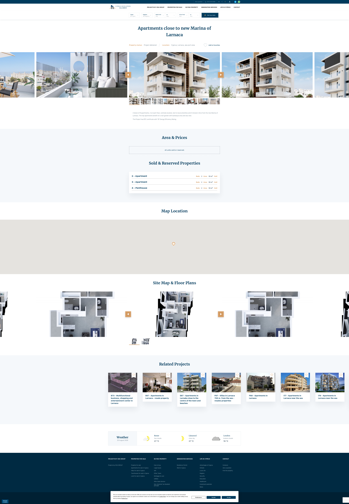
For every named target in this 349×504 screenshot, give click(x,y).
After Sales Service (159, 481)
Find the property (228, 470)
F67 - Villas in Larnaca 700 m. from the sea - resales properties (224, 398)
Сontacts (225, 465)
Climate (202, 468)
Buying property (191, 7)
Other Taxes (157, 473)
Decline (214, 497)
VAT (155, 470)
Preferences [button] (124, 498)
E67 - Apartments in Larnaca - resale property (157, 397)
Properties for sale (175, 7)
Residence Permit (182, 465)
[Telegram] (235, 2)
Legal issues (157, 468)
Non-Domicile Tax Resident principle (162, 484)
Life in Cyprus (225, 7)
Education (203, 478)
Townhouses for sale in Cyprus (140, 473)
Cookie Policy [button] (162, 496)
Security (202, 476)
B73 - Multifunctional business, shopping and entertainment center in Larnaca (122, 399)
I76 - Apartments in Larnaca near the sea (327, 397)
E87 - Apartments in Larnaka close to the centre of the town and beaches (190, 399)
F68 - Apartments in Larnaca (258, 397)
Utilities (156, 478)
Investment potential (206, 484)
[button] (128, 75)
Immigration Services (209, 7)
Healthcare (203, 481)
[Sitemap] (229, 2)
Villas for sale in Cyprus (138, 470)
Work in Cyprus (181, 468)
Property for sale (136, 465)
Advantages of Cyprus (206, 465)
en (219, 1)
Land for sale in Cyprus (138, 476)
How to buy (157, 465)
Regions (202, 473)
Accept (229, 497)
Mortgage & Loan (159, 476)
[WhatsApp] (239, 2)
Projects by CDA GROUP (155, 7)
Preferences (198, 497)
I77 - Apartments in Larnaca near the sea (293, 397)
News (201, 487)
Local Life (202, 470)
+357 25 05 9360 (210, 1)
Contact (237, 7)
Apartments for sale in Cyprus (139, 468)
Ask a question (198, 1)
